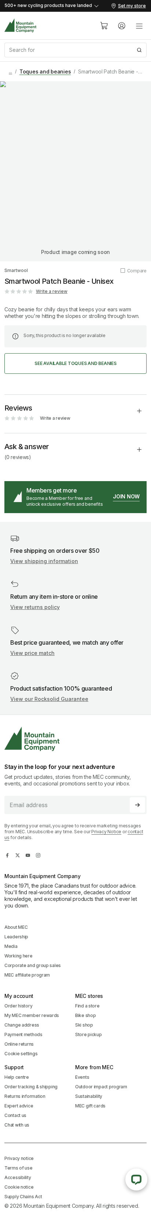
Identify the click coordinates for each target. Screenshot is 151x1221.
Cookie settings (20, 1053)
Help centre (16, 1077)
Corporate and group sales (32, 965)
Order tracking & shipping (31, 1086)
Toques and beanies (45, 71)
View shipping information (44, 561)
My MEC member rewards (31, 1015)
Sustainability (88, 1096)
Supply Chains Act (23, 1196)
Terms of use (18, 1168)
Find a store (87, 1006)
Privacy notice (19, 1158)
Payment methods (23, 1034)
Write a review (51, 291)
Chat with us (16, 1125)
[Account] (121, 25)
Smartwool (16, 270)
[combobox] (75, 50)
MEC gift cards (90, 1106)
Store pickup (88, 1034)
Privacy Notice (106, 831)
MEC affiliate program (27, 975)
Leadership (16, 936)
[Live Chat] (136, 1179)
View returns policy (35, 607)
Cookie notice (18, 1187)
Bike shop (85, 1015)
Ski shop (84, 1025)
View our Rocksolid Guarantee (49, 699)
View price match (32, 653)
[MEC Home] (20, 25)
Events (82, 1077)
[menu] (139, 25)
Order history (18, 1006)
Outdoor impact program (101, 1086)
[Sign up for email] (137, 805)
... (10, 71)
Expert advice (18, 1106)
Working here (18, 956)
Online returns (19, 1044)
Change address (21, 1025)
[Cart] (104, 25)
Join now (126, 496)
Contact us (15, 1115)
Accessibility (17, 1177)
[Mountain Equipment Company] (75, 739)
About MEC (15, 927)
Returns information (24, 1096)
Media (11, 946)
